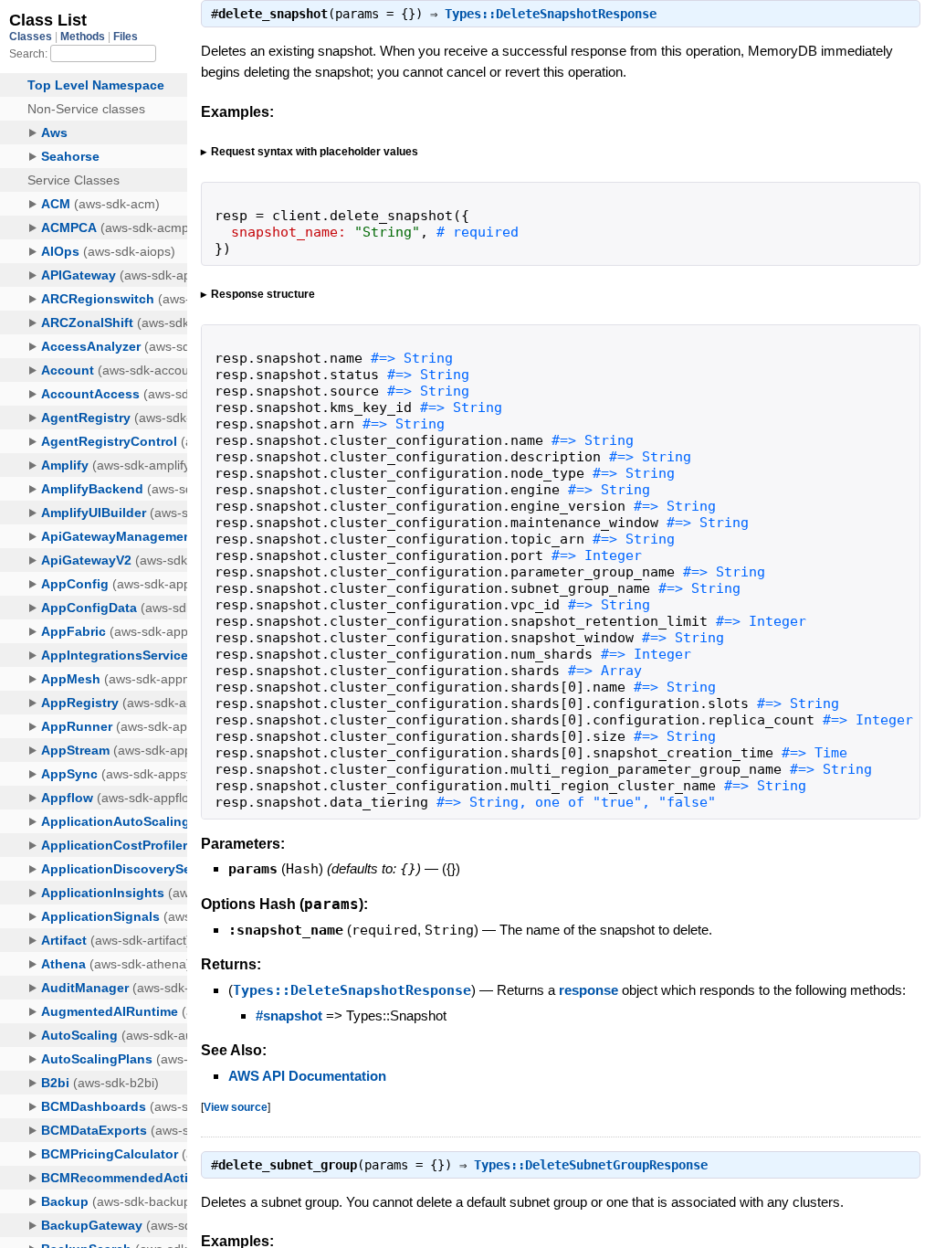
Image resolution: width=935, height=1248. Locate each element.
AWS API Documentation (307, 1076)
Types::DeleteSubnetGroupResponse (591, 1165)
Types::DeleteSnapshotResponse (551, 13)
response (588, 990)
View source (236, 1107)
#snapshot (289, 1015)
